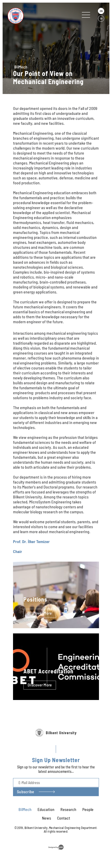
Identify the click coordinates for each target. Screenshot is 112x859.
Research (68, 809)
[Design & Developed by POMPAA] (56, 850)
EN (101, 11)
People (88, 809)
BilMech (20, 66)
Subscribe (25, 791)
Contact (63, 817)
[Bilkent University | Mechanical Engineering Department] (35, 15)
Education (46, 809)
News (46, 817)
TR (101, 18)
